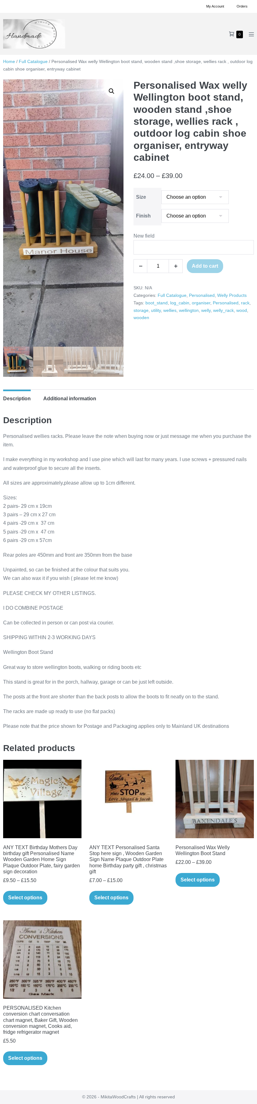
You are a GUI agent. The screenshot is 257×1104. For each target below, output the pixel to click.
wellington (189, 310)
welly (206, 310)
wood (241, 310)
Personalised (202, 295)
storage (141, 310)
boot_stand (156, 302)
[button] (111, 91)
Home (9, 61)
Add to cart (205, 266)
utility (156, 310)
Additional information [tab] (69, 398)
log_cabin (179, 302)
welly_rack (223, 310)
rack (245, 302)
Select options (25, 897)
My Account (215, 6)
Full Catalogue (33, 61)
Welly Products (232, 295)
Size (141, 197)
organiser (201, 302)
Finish (143, 215)
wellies (169, 310)
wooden (141, 317)
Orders (242, 6)
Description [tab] (17, 398)
